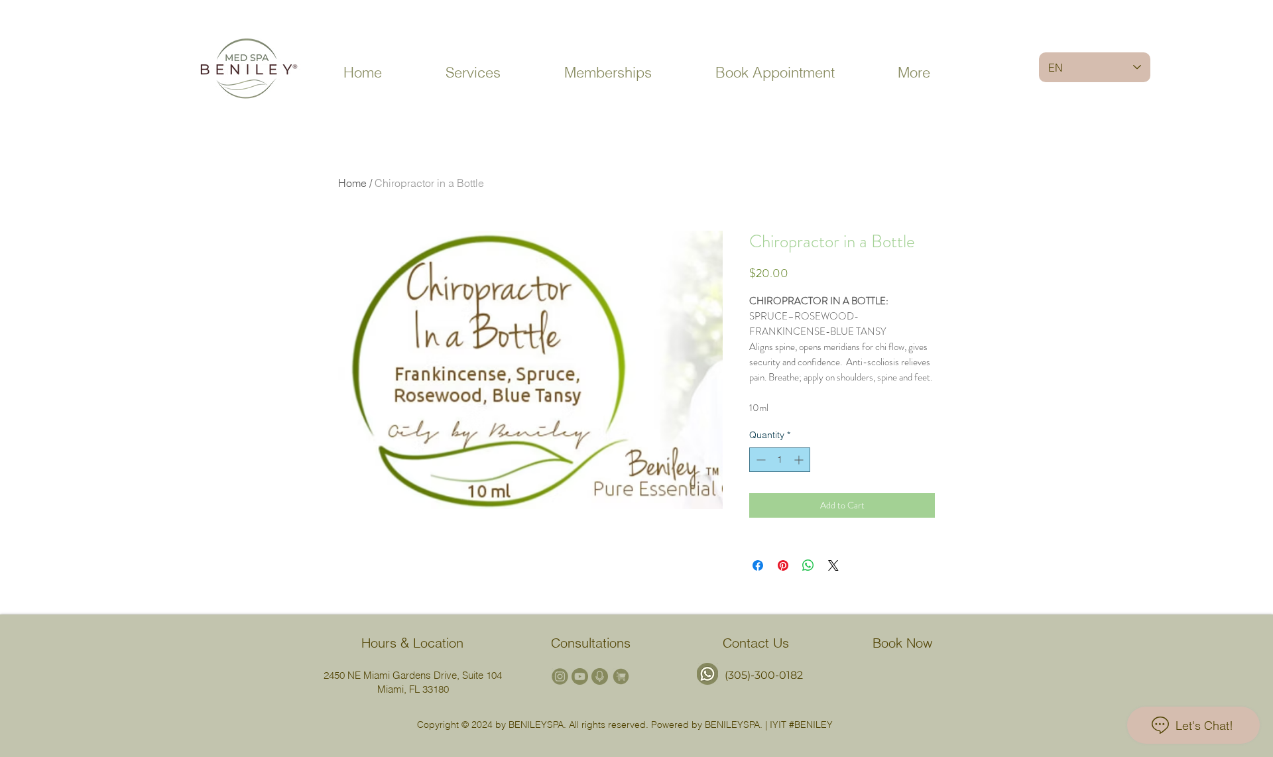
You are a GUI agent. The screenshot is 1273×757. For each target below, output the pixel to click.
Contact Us (756, 642)
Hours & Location (412, 642)
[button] (473, 72)
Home (352, 183)
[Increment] (800, 459)
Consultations (591, 642)
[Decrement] (759, 459)
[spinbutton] (780, 459)
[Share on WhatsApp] (808, 565)
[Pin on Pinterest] (783, 565)
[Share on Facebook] (758, 565)
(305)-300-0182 (764, 675)
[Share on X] (833, 565)
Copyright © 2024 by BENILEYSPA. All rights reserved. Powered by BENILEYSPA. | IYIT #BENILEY (625, 724)
